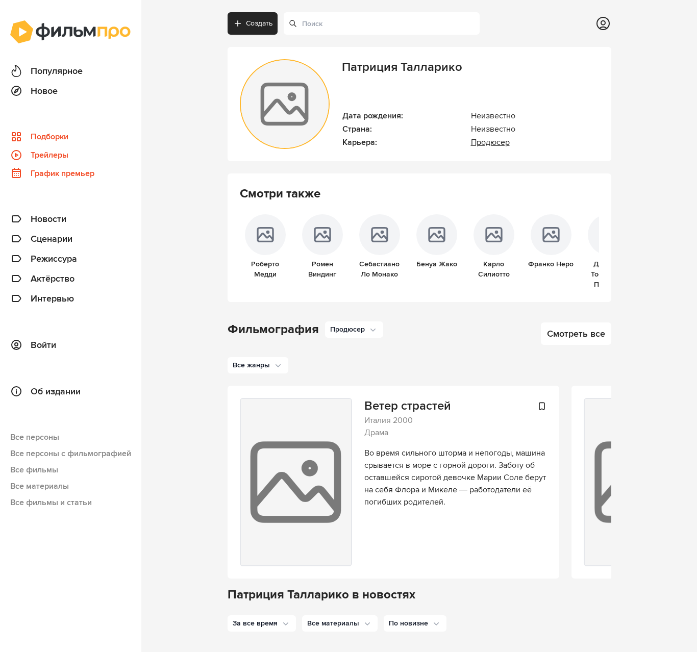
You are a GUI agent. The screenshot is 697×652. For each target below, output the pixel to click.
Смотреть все (576, 333)
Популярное (57, 71)
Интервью (52, 298)
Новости (48, 218)
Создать (259, 23)
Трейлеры (49, 155)
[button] (262, 623)
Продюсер (490, 142)
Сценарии (51, 238)
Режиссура (54, 258)
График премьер (62, 173)
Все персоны (34, 437)
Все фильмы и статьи (51, 502)
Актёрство (52, 278)
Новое (44, 90)
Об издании (56, 391)
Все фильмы (34, 470)
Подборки (49, 137)
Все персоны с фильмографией (70, 453)
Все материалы (39, 486)
